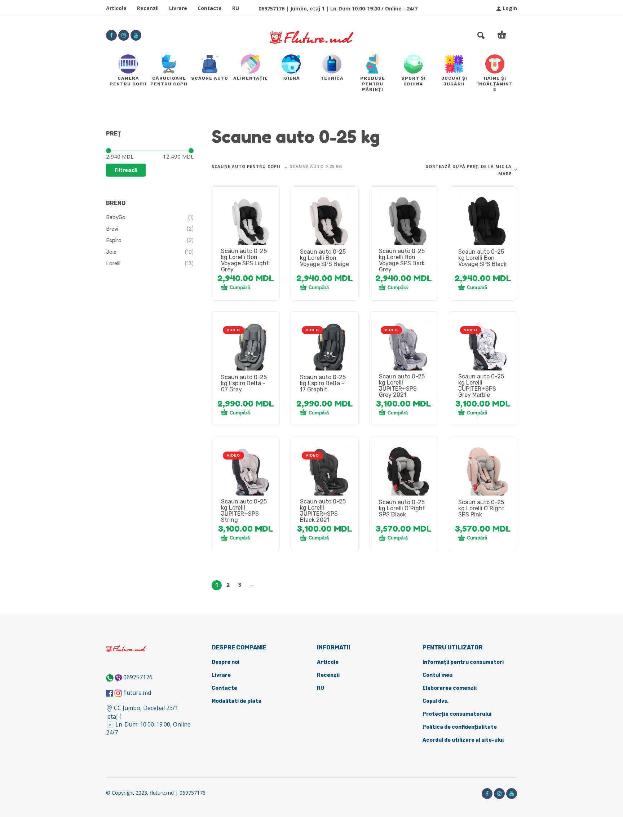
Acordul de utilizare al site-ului (463, 740)
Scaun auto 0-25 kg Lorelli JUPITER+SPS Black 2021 (323, 510)
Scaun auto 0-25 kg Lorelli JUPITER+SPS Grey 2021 (402, 385)
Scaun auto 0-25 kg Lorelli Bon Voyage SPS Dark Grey (402, 260)
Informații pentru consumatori (463, 662)
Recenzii (148, 8)
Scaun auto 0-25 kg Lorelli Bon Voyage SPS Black (482, 257)
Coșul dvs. (436, 701)
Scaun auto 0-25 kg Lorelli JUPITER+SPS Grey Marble (481, 385)
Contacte (210, 8)
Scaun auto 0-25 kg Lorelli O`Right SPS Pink (481, 508)
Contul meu (437, 675)
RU (235, 8)
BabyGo (115, 217)
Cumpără (240, 287)
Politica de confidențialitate (460, 727)
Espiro (113, 240)
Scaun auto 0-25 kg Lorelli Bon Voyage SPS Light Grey (245, 260)
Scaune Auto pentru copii (246, 166)
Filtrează (126, 169)
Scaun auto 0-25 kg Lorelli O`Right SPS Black (402, 508)
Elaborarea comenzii (450, 688)
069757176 (138, 677)
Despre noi (225, 662)
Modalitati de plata (236, 701)
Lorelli (113, 263)
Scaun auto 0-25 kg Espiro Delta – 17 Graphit (323, 383)
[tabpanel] (246, 224)
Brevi (112, 229)
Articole (116, 8)
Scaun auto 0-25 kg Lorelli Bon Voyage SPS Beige (324, 257)
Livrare (178, 8)
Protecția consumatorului (457, 714)
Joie (111, 252)
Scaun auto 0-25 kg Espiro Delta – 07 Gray (244, 383)
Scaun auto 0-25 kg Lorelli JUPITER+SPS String (244, 510)
